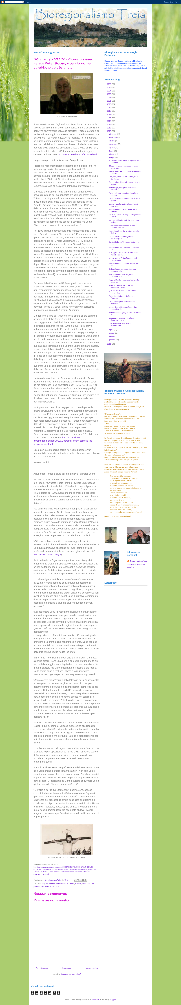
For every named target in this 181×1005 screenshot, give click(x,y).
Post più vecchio (91, 968)
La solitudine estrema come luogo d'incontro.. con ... (121, 319)
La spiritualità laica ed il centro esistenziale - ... (120, 324)
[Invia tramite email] (75, 880)
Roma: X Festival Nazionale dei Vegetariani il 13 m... (121, 286)
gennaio (112, 340)
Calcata (78, 884)
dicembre (113, 134)
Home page (66, 968)
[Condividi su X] (80, 880)
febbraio (112, 336)
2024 (109, 91)
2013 (109, 128)
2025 (109, 87)
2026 (109, 84)
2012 (109, 131)
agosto (112, 147)
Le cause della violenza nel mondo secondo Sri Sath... (122, 227)
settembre (113, 144)
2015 (109, 121)
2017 (109, 114)
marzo (112, 333)
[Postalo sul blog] (78, 880)
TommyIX (95, 1000)
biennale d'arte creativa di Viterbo (61, 884)
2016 (109, 118)
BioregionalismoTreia (138, 561)
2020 (109, 104)
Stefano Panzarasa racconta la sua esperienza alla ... (122, 270)
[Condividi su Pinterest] (85, 880)
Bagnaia (44, 884)
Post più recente (42, 968)
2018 (109, 111)
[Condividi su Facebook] (83, 880)
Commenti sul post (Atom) (71, 974)
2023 (109, 94)
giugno (112, 154)
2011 (109, 344)
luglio (111, 151)
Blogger (113, 1000)
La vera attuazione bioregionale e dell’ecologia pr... (121, 238)
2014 (109, 124)
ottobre (112, 141)
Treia (57, 887)
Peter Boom (49, 887)
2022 (109, 97)
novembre (113, 137)
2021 (109, 101)
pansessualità (39, 887)
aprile (111, 330)
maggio (112, 158)
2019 (109, 108)
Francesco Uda (88, 884)
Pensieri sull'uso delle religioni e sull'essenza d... (121, 275)
